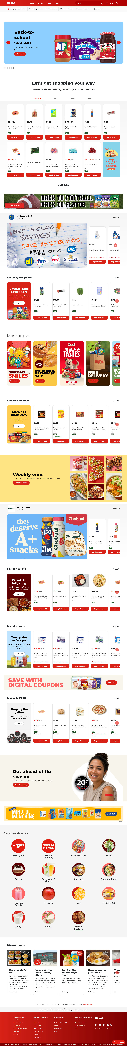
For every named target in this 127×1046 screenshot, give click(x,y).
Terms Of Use (48, 1044)
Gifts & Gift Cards (38, 1031)
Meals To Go (37, 1022)
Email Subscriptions (18, 1022)
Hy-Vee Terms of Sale (76, 1010)
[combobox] (89, 3)
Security (42, 1044)
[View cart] (117, 3)
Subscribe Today (87, 1004)
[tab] (37, 99)
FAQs (55, 1031)
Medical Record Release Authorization (67, 1044)
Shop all (116, 277)
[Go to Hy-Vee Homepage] (11, 3)
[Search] (101, 3)
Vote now (38, 992)
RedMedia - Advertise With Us (61, 1022)
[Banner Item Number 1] (9, 68)
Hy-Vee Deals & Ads (79, 1019)
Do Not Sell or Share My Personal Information (26, 1044)
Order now (13, 992)
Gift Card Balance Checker (20, 1028)
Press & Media (17, 1031)
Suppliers (99, 1044)
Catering (36, 1034)
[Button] (5, 68)
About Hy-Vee (57, 1019)
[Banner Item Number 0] (7, 68)
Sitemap (7, 1044)
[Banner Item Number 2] (11, 68)
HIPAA (54, 1044)
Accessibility (120, 1044)
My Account (17, 1025)
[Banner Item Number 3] (13, 68)
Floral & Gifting (37, 1025)
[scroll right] (118, 43)
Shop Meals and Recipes (80, 1022)
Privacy (12, 1044)
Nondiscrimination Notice (109, 1044)
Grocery (36, 1019)
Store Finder (17, 1034)
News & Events (58, 1028)
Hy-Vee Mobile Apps (80, 1025)
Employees (80, 1044)
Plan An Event (37, 1037)
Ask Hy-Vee (16, 1019)
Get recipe (65, 992)
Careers (56, 1025)
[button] (57, 437)
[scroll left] (8, 43)
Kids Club (77, 1028)
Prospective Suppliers (90, 1044)
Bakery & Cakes (38, 1028)
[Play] (47, 536)
